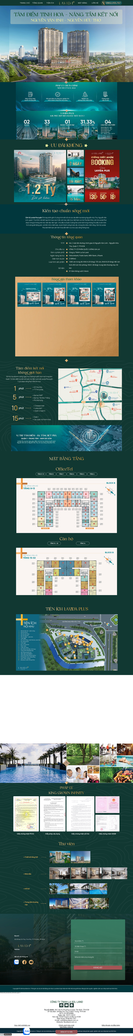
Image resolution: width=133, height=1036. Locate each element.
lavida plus (5, 993)
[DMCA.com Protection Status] (6, 1035)
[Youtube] (66, 1005)
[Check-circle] (72, 1005)
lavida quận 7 (16, 993)
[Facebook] (61, 1005)
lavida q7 (10, 993)
